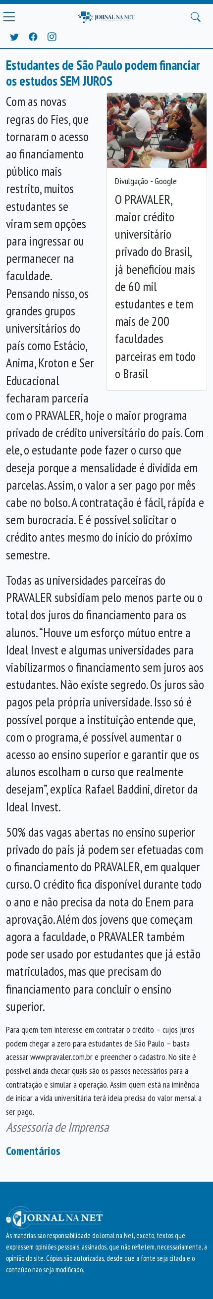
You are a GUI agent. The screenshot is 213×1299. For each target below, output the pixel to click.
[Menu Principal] (9, 17)
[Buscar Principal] (195, 16)
